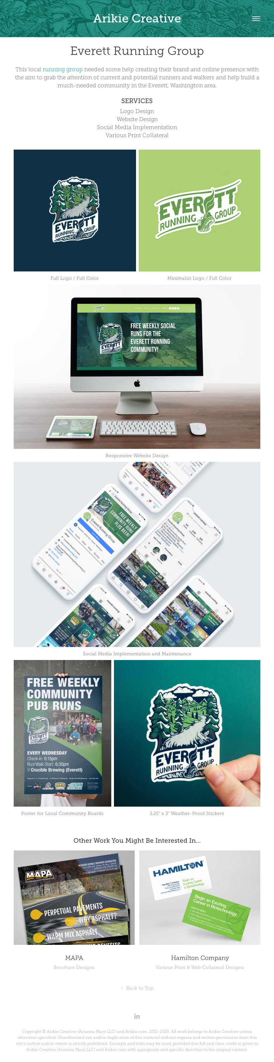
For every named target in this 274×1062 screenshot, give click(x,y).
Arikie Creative (137, 18)
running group (63, 69)
